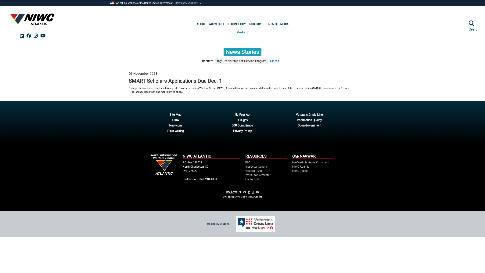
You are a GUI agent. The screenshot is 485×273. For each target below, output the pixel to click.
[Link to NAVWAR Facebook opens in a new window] (29, 35)
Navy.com (175, 125)
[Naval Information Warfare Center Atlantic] (32, 21)
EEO (247, 162)
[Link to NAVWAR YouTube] (257, 192)
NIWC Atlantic (300, 166)
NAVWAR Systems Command (310, 162)
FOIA (175, 120)
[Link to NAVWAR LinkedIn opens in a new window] (22, 35)
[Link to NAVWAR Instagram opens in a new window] (36, 35)
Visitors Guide (254, 171)
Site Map (175, 114)
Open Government (309, 125)
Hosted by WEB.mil (218, 223)
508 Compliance (242, 125)
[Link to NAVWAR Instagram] (253, 192)
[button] (188, 3)
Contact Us (252, 179)
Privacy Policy (242, 131)
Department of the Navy (242, 197)
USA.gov (242, 120)
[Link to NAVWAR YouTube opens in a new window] (42, 35)
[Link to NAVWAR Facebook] (244, 192)
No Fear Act (242, 114)
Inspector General (256, 166)
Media (241, 32)
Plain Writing (175, 131)
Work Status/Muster (258, 175)
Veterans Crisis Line (309, 114)
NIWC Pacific (300, 171)
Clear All (275, 61)
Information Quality (309, 120)
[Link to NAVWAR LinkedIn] (249, 192)
